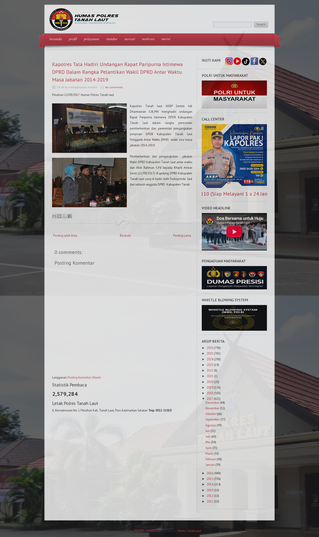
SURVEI (165, 38)
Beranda (125, 236)
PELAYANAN (91, 38)
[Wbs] (234, 330)
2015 (210, 479)
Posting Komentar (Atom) (84, 377)
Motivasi (148, 38)
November (212, 408)
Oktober (211, 414)
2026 (210, 348)
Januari (210, 465)
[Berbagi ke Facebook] (69, 216)
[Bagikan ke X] (64, 216)
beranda (56, 38)
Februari (211, 459)
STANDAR (111, 38)
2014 (210, 484)
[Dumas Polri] (234, 107)
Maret (209, 454)
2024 (210, 359)
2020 (210, 382)
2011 (210, 501)
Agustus (211, 425)
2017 (210, 399)
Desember (212, 403)
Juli (208, 431)
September (213, 419)
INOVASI (129, 38)
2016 (210, 473)
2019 (210, 388)
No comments (114, 87)
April (209, 448)
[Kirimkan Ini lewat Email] (54, 216)
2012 (210, 496)
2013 (210, 490)
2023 (210, 365)
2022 (210, 370)
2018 (210, 393)
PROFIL (73, 38)
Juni (208, 437)
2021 (210, 376)
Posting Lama (182, 236)
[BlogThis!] (59, 216)
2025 (210, 353)
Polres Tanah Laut (189, 531)
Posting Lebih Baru (65, 236)
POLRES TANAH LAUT (149, 531)
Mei (208, 442)
